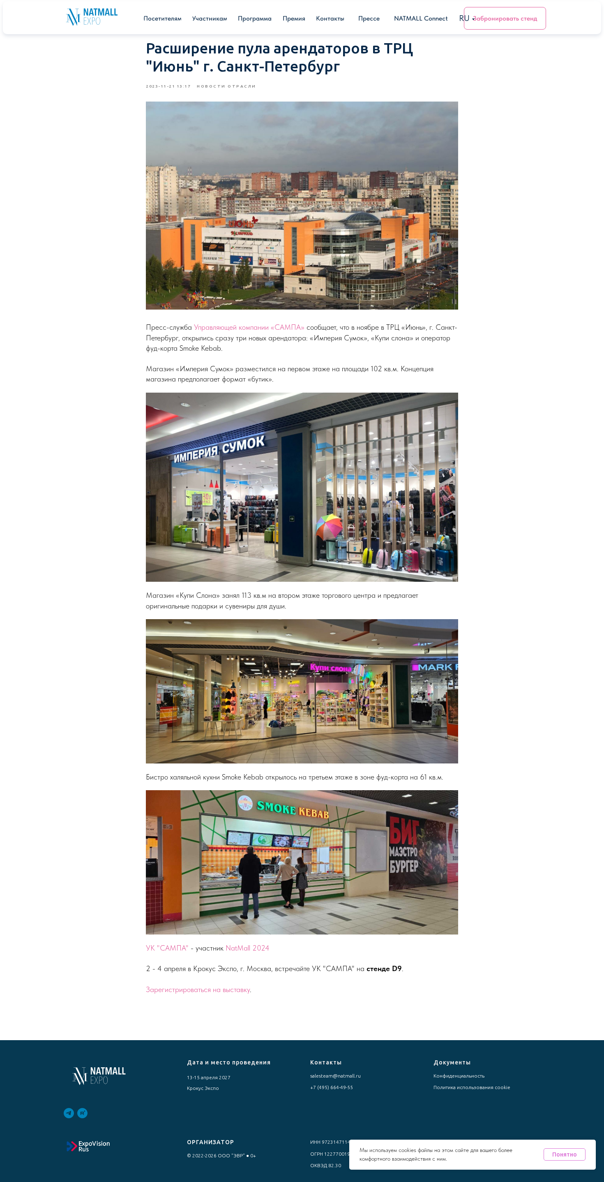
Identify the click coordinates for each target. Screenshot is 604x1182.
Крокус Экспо (203, 1088)
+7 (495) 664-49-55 (331, 1087)
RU (464, 18)
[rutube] (82, 1113)
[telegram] (69, 1113)
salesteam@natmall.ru (335, 1075)
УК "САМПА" (167, 948)
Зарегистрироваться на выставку (198, 989)
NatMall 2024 (248, 948)
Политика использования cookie (471, 1087)
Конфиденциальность (458, 1075)
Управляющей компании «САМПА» (250, 327)
